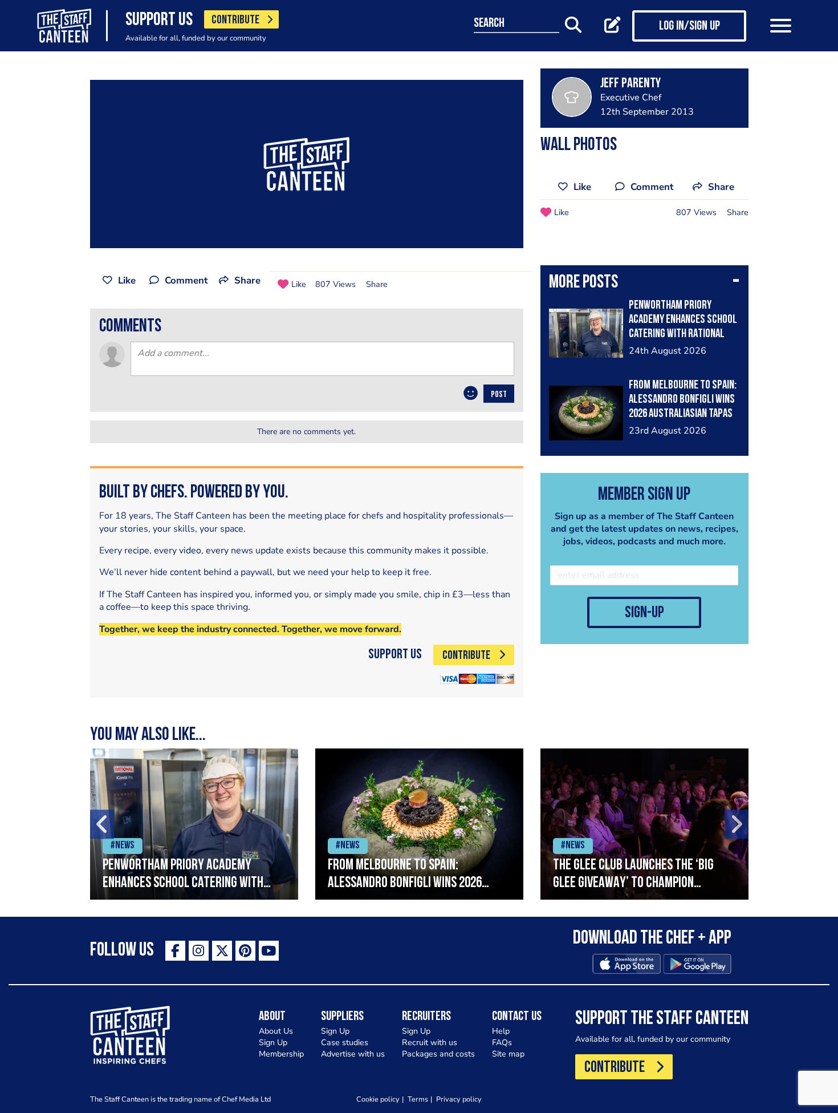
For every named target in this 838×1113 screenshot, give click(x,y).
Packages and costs (438, 1054)
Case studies (344, 1042)
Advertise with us (353, 1054)
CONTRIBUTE (235, 20)
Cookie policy (378, 1099)
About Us (276, 1031)
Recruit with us (429, 1042)
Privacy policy (459, 1099)
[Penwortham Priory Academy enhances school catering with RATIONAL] (194, 824)
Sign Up (273, 1042)
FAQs (502, 1042)
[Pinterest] (245, 951)
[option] (194, 824)
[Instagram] (199, 951)
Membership (281, 1054)
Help (501, 1031)
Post (499, 394)
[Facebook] (175, 951)
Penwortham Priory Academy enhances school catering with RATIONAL (683, 320)
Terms (418, 1099)
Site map (508, 1054)
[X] (222, 951)
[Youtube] (269, 951)
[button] (644, 283)
